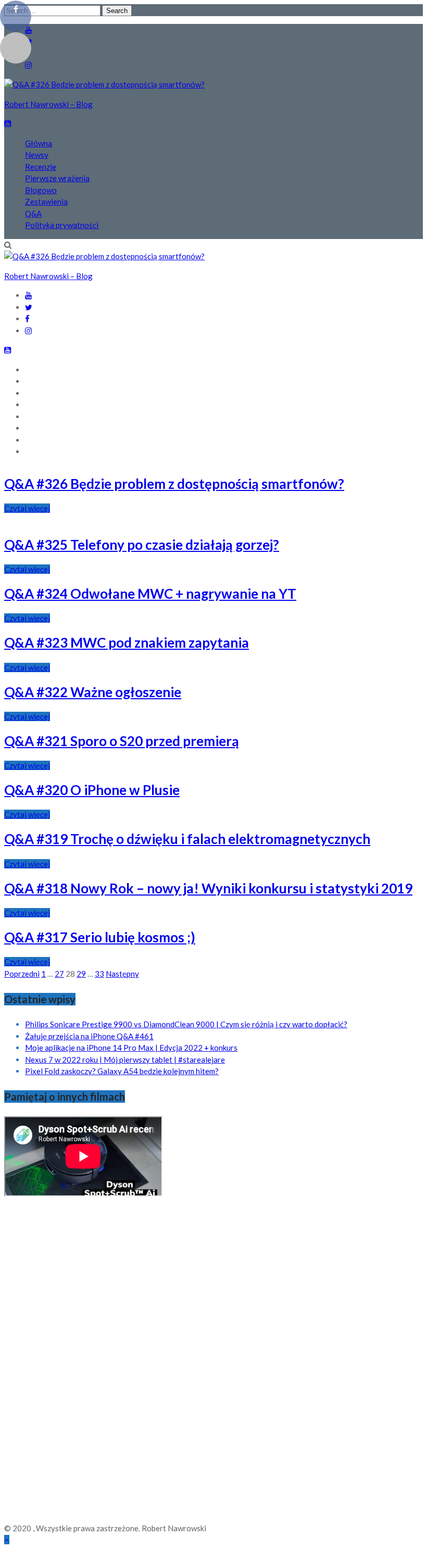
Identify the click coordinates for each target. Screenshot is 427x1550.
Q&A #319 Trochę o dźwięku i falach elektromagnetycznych (187, 838)
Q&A (33, 213)
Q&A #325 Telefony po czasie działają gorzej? (141, 544)
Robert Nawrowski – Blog (48, 104)
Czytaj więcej (27, 508)
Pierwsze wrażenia (57, 178)
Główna (38, 143)
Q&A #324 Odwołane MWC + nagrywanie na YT (150, 593)
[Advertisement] (45, 1363)
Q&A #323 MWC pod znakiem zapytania (126, 642)
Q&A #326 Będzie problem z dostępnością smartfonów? (174, 483)
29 (81, 973)
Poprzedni (22, 973)
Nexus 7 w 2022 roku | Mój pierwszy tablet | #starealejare (125, 1059)
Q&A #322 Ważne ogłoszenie (92, 692)
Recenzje (40, 166)
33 (99, 973)
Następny (122, 973)
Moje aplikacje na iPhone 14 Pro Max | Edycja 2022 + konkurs (131, 1047)
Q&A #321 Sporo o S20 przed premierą (121, 741)
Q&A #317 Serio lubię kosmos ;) (99, 937)
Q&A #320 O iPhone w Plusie (92, 790)
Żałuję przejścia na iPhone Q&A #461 (89, 1036)
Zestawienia (46, 201)
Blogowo (41, 190)
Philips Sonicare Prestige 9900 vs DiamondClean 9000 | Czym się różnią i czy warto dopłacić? (186, 1024)
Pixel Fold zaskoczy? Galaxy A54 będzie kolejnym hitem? (122, 1071)
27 (59, 973)
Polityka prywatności (61, 225)
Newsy (36, 154)
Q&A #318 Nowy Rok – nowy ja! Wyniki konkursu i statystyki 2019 (208, 888)
